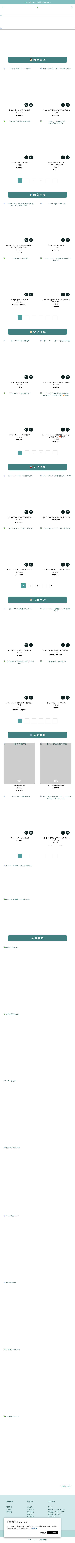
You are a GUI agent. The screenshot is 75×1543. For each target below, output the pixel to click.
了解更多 (34, 1528)
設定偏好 (43, 1533)
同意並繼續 (52, 1533)
